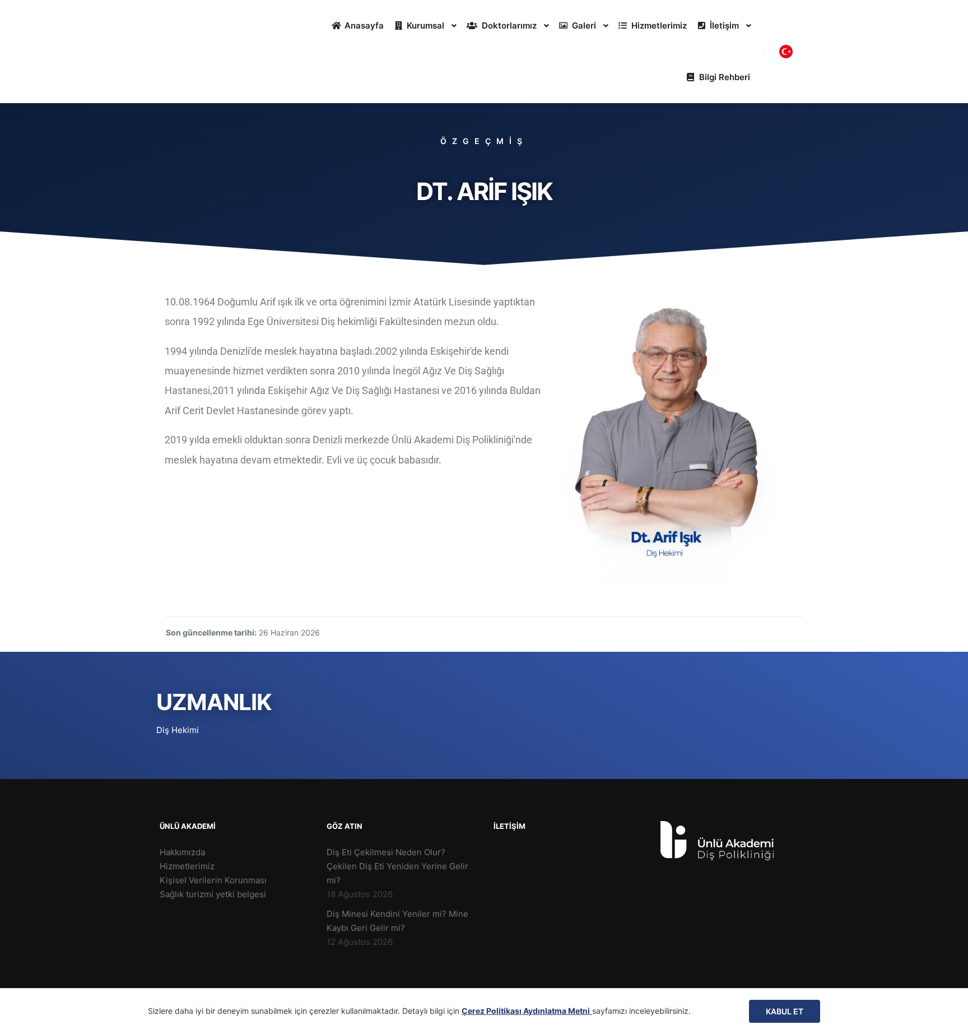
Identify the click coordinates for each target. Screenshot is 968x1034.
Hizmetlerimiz (187, 866)
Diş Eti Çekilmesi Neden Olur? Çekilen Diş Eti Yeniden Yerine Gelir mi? (397, 866)
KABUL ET (784, 1011)
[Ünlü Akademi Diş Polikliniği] (201, 51)
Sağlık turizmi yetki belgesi (213, 894)
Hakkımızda (182, 852)
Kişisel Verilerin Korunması (213, 880)
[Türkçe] (786, 51)
